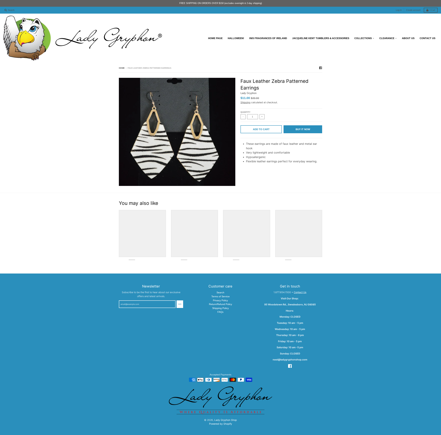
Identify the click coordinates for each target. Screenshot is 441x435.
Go (179, 304)
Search (220, 292)
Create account (413, 10)
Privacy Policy (220, 300)
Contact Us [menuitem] (427, 38)
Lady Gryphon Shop (225, 419)
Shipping (245, 102)
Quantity (245, 112)
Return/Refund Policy (220, 304)
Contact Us (300, 292)
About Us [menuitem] (408, 38)
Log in (399, 10)
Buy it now (303, 129)
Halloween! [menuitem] (236, 38)
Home (122, 68)
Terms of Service (220, 296)
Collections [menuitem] (363, 38)
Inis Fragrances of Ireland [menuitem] (268, 38)
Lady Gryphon (248, 93)
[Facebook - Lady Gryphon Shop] (320, 67)
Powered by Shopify (220, 423)
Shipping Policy (220, 308)
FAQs (220, 312)
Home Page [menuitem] (215, 38)
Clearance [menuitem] (386, 38)
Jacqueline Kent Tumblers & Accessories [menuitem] (320, 38)
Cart (432, 10)
